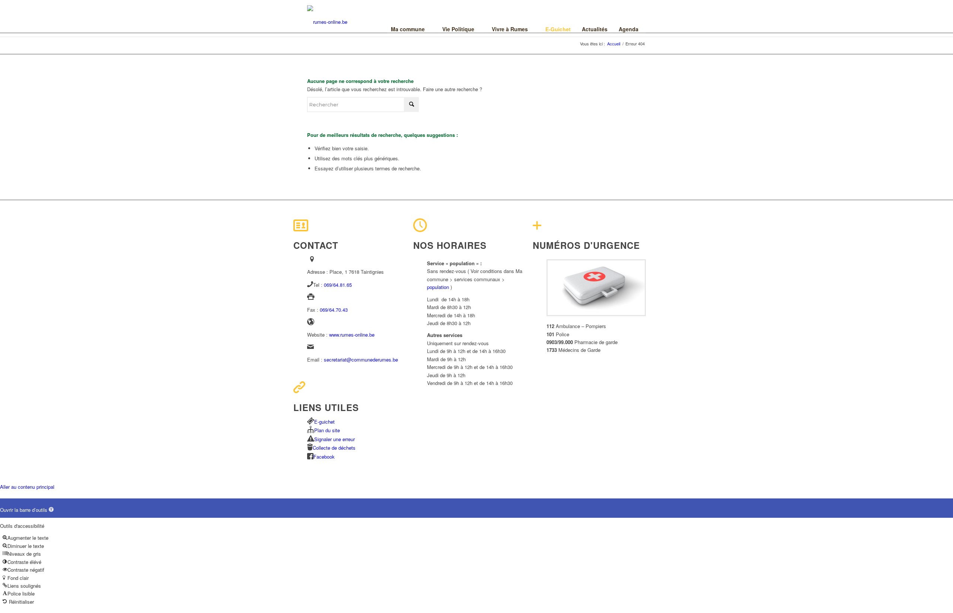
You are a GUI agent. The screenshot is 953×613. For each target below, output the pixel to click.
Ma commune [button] (408, 29)
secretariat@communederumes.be (361, 359)
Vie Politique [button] (458, 29)
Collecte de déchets (334, 447)
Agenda (628, 29)
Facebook (324, 456)
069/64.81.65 (338, 284)
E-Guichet (558, 29)
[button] (27, 509)
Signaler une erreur (334, 439)
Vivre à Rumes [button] (510, 29)
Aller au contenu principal (27, 486)
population (438, 287)
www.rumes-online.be (351, 334)
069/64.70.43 (334, 309)
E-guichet (324, 421)
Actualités (595, 29)
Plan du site (327, 430)
